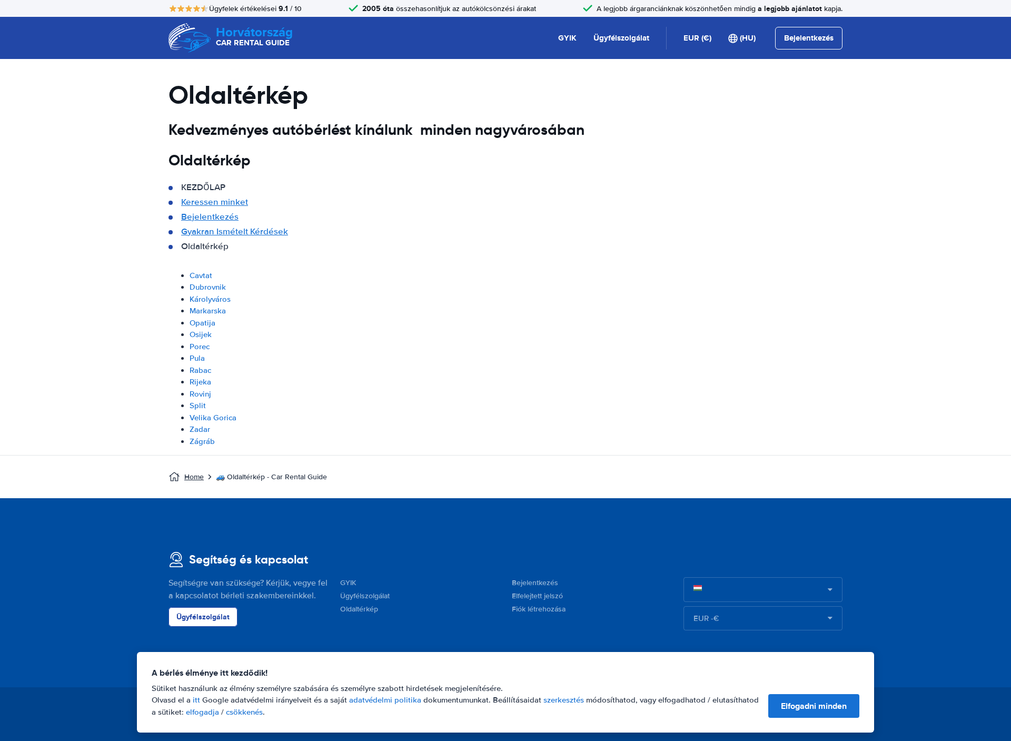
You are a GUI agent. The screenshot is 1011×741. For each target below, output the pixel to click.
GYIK (567, 38)
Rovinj (200, 394)
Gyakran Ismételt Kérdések (234, 231)
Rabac (200, 370)
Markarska (208, 310)
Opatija (202, 323)
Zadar (200, 429)
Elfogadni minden (814, 706)
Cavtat (201, 275)
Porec (200, 346)
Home (194, 476)
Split (198, 405)
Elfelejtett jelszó (537, 595)
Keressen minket (214, 202)
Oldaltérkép (359, 609)
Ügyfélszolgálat (621, 38)
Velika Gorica (213, 417)
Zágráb (202, 441)
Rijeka (200, 382)
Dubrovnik (208, 287)
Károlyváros (210, 299)
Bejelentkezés (210, 216)
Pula (197, 358)
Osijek (201, 334)
